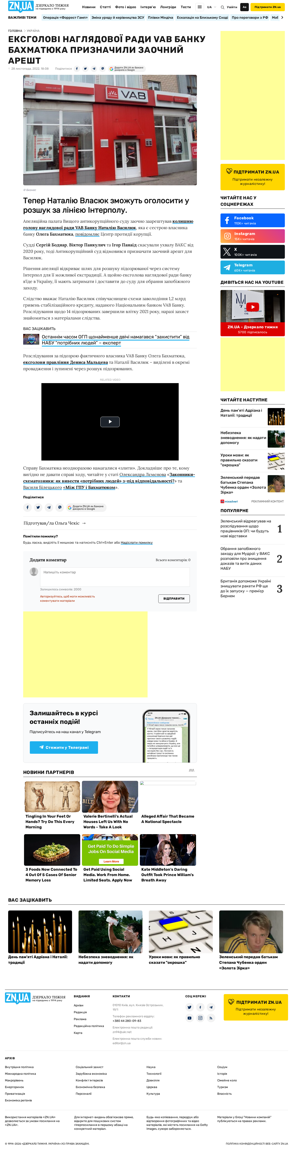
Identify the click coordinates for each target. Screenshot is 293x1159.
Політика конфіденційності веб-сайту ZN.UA (257, 1143)
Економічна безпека (90, 1087)
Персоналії (83, 1094)
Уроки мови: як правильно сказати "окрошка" (239, 460)
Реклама (80, 1019)
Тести (186, 7)
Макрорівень (14, 1080)
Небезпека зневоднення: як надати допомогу (243, 437)
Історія (222, 1074)
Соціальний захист (89, 1067)
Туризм (222, 1087)
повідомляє (87, 234)
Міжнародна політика (20, 1074)
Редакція (80, 1012)
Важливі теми (22, 17)
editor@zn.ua (122, 1043)
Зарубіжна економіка (91, 1074)
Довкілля (153, 1080)
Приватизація (15, 1094)
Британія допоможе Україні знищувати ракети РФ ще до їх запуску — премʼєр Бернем (246, 588)
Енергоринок (14, 1087)
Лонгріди (168, 7)
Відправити (174, 598)
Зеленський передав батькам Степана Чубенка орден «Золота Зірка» (243, 485)
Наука (151, 1067)
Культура (153, 1094)
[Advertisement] (85, 654)
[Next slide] (281, 17)
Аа (244, 7)
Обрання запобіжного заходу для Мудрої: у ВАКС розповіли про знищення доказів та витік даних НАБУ (245, 558)
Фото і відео (125, 7)
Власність (224, 1094)
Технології (153, 1074)
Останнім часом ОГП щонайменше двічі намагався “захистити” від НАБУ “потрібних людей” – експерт (115, 340)
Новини (88, 7)
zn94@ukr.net (122, 1032)
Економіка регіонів (18, 1100)
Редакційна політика (89, 1026)
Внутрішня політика (19, 1067)
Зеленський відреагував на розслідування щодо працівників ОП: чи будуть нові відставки (246, 528)
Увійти (232, 7)
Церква (151, 1087)
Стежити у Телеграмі (67, 747)
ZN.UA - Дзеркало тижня (253, 327)
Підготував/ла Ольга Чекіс (52, 523)
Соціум (222, 1067)
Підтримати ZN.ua (268, 7)
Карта (78, 1033)
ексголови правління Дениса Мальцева (65, 362)
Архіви (78, 1005)
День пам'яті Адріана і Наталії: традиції (241, 413)
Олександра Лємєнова (142, 474)
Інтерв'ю (148, 7)
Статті (105, 7)
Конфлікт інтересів (89, 1080)
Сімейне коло (227, 1080)
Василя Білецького (42, 487)
